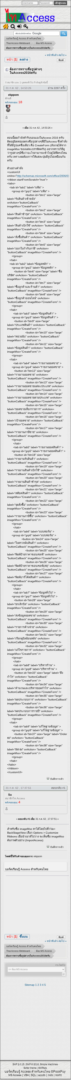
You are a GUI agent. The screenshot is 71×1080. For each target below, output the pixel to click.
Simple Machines (49, 1064)
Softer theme (30, 1068)
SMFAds (42, 1068)
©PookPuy (58, 1071)
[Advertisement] (37, 903)
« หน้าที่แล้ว (51, 55)
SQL (33, 1074)
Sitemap (29, 984)
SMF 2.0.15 (18, 1064)
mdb (50, 1074)
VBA (26, 1074)
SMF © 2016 (32, 1064)
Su (10, 794)
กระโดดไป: (60, 965)
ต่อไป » (62, 55)
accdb (41, 1074)
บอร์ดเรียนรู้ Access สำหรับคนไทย (27, 1071)
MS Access (14, 1074)
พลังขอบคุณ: (13, 102)
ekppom (13, 94)
